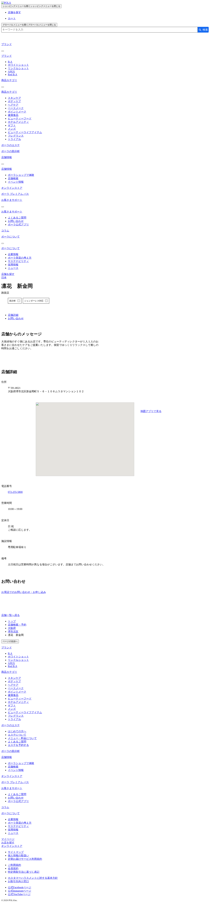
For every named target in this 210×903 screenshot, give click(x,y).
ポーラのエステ (10, 145)
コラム (5, 230)
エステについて (17, 734)
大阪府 (12, 628)
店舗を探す (14, 12)
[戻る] (2, 51)
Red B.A (12, 74)
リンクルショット (18, 68)
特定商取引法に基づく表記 (23, 871)
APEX (11, 71)
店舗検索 (13, 178)
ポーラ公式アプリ (18, 224)
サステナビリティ (18, 261)
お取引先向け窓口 (18, 881)
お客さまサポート (11, 200)
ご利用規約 (14, 865)
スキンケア (14, 98)
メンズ (12, 128)
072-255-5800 (15, 492)
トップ (12, 621)
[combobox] (99, 30)
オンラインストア (11, 187)
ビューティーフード (20, 118)
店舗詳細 (13, 315)
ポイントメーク (17, 111)
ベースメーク (16, 108)
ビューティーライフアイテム (25, 132)
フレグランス (16, 135)
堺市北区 (13, 631)
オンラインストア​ (11, 846)
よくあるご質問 (17, 217)
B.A (10, 61)
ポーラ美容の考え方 (20, 257)
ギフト (12, 125)
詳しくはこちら (18, 322)
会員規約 (13, 868)
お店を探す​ (7, 842)
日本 (4, 277)
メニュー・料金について (22, 738)
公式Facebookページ (19, 887)
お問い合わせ (16, 221)
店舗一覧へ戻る (10, 615)
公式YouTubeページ (19, 894)
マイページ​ (7, 839)
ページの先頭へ (10, 641)
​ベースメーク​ (16, 688)
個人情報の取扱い (18, 855)
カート (12, 18)
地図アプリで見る (150, 411)
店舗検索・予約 (17, 624)
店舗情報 (6, 157)
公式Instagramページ (19, 890)
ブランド (6, 44)
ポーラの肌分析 (10, 151)
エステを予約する (18, 745)
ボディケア (14, 101)
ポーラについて (10, 236)
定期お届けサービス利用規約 (25, 859)
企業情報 (13, 254)
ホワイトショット (18, 64)
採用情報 (13, 264)
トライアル (14, 139)
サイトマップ (16, 852)
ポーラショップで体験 (21, 175)
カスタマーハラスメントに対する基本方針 (33, 877)
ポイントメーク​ (17, 691)
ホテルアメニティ (18, 122)
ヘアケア (13, 104)
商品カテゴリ (9, 80)
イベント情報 (16, 181)
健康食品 (13, 115)
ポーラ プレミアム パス (15, 194)
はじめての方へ (17, 731)
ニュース (13, 268)
